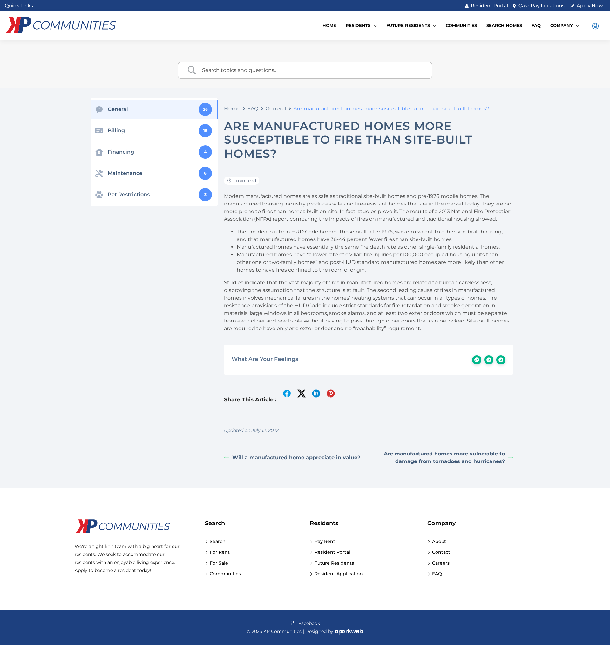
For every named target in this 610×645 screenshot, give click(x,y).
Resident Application (339, 574)
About (439, 541)
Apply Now (590, 6)
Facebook (308, 623)
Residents (358, 25)
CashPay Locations (541, 6)
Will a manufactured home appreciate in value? (296, 457)
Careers (441, 563)
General (276, 109)
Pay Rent (325, 541)
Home (329, 25)
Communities (461, 25)
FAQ (536, 25)
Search (218, 541)
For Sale (219, 563)
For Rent (220, 552)
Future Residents (408, 25)
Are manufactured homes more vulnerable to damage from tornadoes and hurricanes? (444, 457)
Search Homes (504, 25)
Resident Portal (489, 6)
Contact (441, 552)
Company (561, 25)
